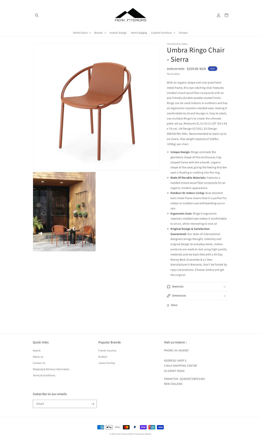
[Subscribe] (93, 404)
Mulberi (102, 356)
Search (37, 350)
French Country (107, 350)
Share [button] (174, 305)
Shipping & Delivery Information (51, 369)
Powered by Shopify (142, 434)
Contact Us (39, 363)
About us (38, 356)
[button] (37, 15)
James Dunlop (106, 363)
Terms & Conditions (44, 375)
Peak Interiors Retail (125, 434)
